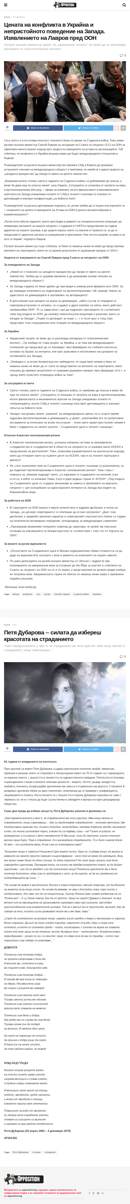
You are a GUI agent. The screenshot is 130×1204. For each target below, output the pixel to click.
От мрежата (19, 17)
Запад (16, 594)
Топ (14, 625)
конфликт (28, 594)
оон (38, 594)
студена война (81, 594)
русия (47, 594)
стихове (36, 1152)
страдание (50, 1152)
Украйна (97, 594)
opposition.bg (29, 1190)
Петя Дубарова (21, 1152)
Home (7, 17)
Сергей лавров (62, 594)
